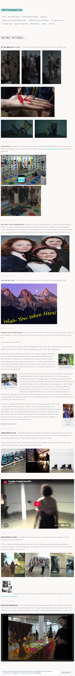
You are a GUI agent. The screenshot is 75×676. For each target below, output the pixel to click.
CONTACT (51, 24)
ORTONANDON (11, 10)
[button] (13, 460)
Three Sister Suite (7, 24)
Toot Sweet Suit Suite (57, 20)
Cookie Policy (37, 673)
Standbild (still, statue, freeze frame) (38, 20)
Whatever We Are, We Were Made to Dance (14, 20)
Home (3, 17)
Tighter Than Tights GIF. (21, 24)
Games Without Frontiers (50, 149)
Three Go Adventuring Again (30, 17)
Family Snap (43, 17)
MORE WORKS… (35, 24)
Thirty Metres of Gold (14, 17)
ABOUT (44, 24)
